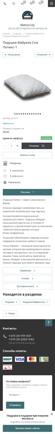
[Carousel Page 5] (23, 113)
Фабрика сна (8, 123)
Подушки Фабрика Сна (34, 34)
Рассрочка (15, 163)
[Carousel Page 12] (38, 113)
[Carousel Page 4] (21, 113)
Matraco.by (27, 25)
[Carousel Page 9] (31, 113)
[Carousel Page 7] (27, 113)
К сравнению (17, 170)
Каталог (51, 3)
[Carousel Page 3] (19, 113)
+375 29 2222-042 (21, 339)
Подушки (17, 34)
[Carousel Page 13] (40, 113)
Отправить (15, 405)
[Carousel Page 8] (29, 113)
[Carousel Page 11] (36, 113)
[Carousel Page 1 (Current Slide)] (14, 113)
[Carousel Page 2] (16, 113)
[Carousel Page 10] (33, 113)
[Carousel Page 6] (25, 113)
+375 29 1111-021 (19, 335)
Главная (6, 34)
